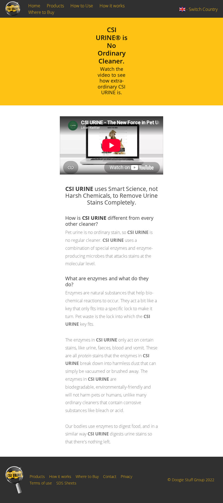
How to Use (81, 6)
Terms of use (41, 483)
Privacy (126, 476)
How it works (112, 6)
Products (55, 6)
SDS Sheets (66, 483)
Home (34, 6)
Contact (109, 476)
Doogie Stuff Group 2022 (193, 480)
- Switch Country (201, 9)
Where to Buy (41, 12)
